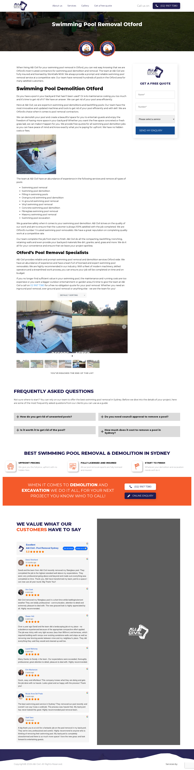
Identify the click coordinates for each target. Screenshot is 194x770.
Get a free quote (103, 5)
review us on (80, 548)
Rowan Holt (29, 616)
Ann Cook (29, 589)
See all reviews (68, 548)
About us (57, 5)
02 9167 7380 (37, 285)
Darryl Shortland (31, 560)
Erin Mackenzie (31, 670)
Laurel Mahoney (31, 649)
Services (71, 5)
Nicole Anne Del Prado (34, 694)
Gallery (85, 5)
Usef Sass (29, 717)
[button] (20, 327)
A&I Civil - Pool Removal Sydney (42, 548)
